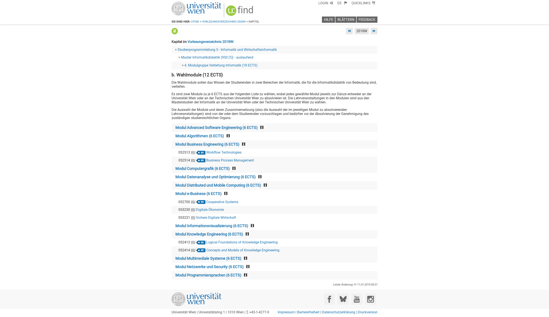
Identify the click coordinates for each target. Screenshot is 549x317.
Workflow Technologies (223, 152)
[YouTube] (356, 299)
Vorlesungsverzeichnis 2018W (210, 42)
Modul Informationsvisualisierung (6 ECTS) (211, 226)
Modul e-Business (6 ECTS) (198, 194)
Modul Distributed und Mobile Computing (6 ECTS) (218, 185)
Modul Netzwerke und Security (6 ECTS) (209, 267)
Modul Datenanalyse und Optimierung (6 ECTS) (215, 177)
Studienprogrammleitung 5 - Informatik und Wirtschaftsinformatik (227, 50)
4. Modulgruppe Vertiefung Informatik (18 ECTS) (221, 65)
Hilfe (328, 20)
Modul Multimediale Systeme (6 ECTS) (208, 258)
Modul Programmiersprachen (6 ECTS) (208, 275)
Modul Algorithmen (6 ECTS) (199, 136)
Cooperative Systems (222, 202)
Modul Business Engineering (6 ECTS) (207, 144)
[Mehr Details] (175, 31)
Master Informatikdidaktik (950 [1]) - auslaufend (217, 57)
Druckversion (367, 312)
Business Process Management (230, 160)
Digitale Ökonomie (210, 210)
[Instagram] (370, 299)
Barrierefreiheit (308, 312)
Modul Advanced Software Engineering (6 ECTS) (216, 127)
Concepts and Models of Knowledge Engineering (242, 250)
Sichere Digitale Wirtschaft (216, 218)
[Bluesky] (343, 299)
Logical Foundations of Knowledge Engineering (242, 242)
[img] (240, 12)
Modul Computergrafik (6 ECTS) (202, 168)
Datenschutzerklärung (338, 312)
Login (323, 3)
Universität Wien (186, 4)
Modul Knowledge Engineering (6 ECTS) (209, 234)
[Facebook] (329, 299)
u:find (195, 21)
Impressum (286, 312)
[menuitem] (342, 3)
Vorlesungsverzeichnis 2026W (224, 21)
